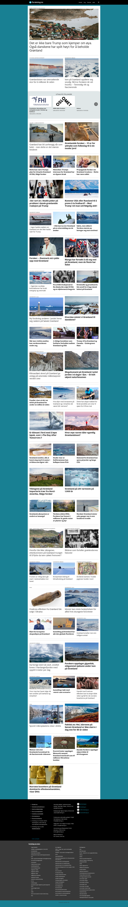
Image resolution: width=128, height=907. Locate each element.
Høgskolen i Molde (34, 869)
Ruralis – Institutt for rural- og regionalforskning (88, 852)
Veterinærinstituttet (83, 893)
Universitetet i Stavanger (84, 886)
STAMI (81, 863)
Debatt (80, 2)
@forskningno (83, 804)
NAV (32, 889)
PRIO (80, 849)
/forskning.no (83, 807)
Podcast (89, 2)
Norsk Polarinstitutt (59, 883)
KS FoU (32, 881)
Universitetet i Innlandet (84, 882)
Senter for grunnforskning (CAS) (85, 858)
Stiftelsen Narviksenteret (84, 867)
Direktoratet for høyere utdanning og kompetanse (40, 854)
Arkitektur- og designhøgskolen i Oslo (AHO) (39, 849)
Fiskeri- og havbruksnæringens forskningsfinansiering (41, 858)
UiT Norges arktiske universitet (85, 876)
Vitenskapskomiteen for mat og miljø (86, 897)
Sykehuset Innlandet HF (84, 871)
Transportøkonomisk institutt (85, 875)
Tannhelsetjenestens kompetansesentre (87, 873)
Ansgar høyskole (34, 847)
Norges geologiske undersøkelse (61, 880)
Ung (85, 2)
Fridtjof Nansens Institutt (35, 864)
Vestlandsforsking (83, 891)
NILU (32, 895)
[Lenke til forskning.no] (52, 1)
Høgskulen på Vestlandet (35, 875)
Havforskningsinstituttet (35, 867)
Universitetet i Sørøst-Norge (85, 888)
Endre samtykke (35, 839)
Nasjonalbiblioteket (59, 856)
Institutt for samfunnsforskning (37, 879)
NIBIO (32, 891)
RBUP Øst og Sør (83, 851)
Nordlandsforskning (59, 872)
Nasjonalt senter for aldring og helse (62, 861)
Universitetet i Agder (83, 878)
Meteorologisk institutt (35, 888)
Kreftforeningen (34, 882)
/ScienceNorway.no (84, 812)
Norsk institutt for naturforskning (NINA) (62, 891)
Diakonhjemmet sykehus (35, 852)
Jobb (94, 2)
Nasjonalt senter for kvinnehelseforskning (63, 865)
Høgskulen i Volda (34, 873)
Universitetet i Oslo (83, 884)
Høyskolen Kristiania (35, 877)
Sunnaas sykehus (83, 869)
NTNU (56, 854)
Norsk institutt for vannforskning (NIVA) (62, 893)
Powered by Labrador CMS (64, 902)
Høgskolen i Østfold (35, 871)
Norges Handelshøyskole (60, 876)
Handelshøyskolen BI (35, 866)
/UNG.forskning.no (84, 809)
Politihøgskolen (82, 847)
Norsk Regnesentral (59, 885)
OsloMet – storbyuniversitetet (61, 895)
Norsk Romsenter (58, 887)
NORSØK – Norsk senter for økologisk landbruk (64, 852)
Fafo (32, 856)
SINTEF (81, 856)
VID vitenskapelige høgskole (85, 895)
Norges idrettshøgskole (59, 882)
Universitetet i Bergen (84, 880)
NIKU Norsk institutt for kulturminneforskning (39, 893)
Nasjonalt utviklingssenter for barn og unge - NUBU (65, 867)
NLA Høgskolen (58, 847)
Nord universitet (58, 870)
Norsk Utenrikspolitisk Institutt (61, 889)
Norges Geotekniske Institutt (60, 874)
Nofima (56, 868)
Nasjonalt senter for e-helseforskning (62, 863)
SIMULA (81, 854)
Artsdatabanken (34, 851)
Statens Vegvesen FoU (84, 865)
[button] (32, 104)
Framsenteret (33, 862)
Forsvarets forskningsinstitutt (36, 860)
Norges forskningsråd (59, 878)
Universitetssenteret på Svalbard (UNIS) (87, 889)
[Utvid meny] (98, 2)
